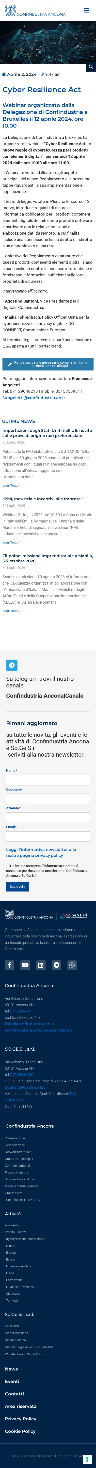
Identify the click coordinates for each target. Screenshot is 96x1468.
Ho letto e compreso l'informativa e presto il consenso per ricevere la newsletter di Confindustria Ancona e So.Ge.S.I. (46, 871)
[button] (86, 10)
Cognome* (14, 789)
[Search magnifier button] (91, 67)
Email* (11, 827)
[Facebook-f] (9, 965)
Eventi (12, 1381)
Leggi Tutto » (11, 485)
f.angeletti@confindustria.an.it (33, 397)
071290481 (20, 1011)
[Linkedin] (41, 965)
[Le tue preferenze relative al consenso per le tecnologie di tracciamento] (87, 1459)
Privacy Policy (20, 1419)
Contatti (14, 1394)
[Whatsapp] (72, 965)
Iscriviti (17, 886)
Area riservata (21, 1406)
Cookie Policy (20, 1431)
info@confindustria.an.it (29, 1024)
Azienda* (13, 808)
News (11, 1369)
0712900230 (22, 1074)
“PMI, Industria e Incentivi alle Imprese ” (42, 499)
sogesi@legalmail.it (25, 1087)
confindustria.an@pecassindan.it (38, 1030)
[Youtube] (25, 965)
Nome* (11, 770)
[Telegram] (11, 665)
